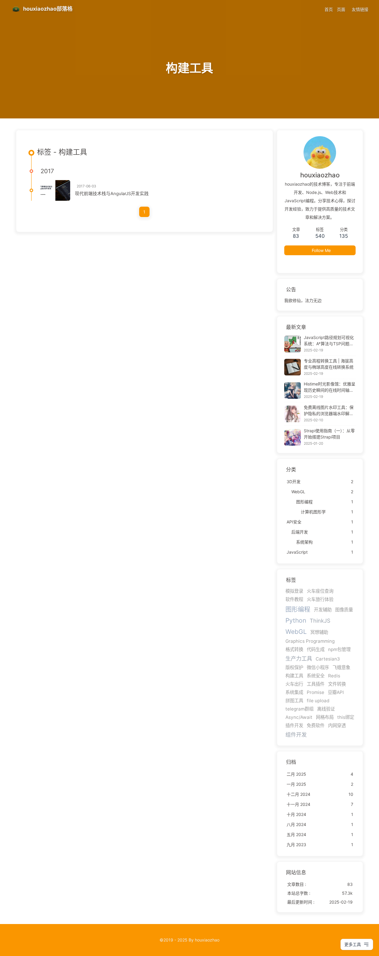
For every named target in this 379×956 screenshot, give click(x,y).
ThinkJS (320, 620)
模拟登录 (294, 591)
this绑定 (345, 717)
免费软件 (316, 725)
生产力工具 (298, 658)
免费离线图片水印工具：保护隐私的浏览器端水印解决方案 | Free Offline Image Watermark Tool (329, 411)
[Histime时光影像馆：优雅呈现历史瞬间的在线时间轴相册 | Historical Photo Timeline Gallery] (292, 390)
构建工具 (294, 676)
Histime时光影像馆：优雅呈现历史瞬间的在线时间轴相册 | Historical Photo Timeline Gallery (329, 387)
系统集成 (294, 692)
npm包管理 (339, 649)
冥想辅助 (319, 632)
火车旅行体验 (320, 599)
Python (295, 620)
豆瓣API (336, 692)
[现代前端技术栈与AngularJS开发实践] (55, 190)
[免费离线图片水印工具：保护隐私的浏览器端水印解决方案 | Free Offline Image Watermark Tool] (292, 414)
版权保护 (294, 667)
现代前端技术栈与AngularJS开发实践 (112, 193)
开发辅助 (323, 610)
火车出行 (294, 684)
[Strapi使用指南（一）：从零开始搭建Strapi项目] (292, 437)
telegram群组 (299, 709)
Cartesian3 (328, 659)
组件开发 (296, 734)
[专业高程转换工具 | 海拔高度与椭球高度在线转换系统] (292, 367)
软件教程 (294, 599)
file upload (318, 700)
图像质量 (344, 610)
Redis (334, 676)
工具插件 (316, 684)
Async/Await (298, 717)
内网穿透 (337, 725)
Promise (315, 692)
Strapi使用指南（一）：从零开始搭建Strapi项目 (329, 433)
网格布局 (325, 717)
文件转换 (337, 684)
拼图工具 (294, 700)
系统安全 (316, 676)
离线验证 (326, 709)
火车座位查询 (320, 591)
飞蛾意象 (341, 667)
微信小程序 (318, 667)
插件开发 (294, 725)
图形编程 (297, 609)
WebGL (296, 631)
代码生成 (316, 649)
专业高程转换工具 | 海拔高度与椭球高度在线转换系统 (329, 363)
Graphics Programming (310, 641)
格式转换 (294, 649)
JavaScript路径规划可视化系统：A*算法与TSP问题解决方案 (329, 341)
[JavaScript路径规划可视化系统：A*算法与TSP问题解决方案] (292, 344)
